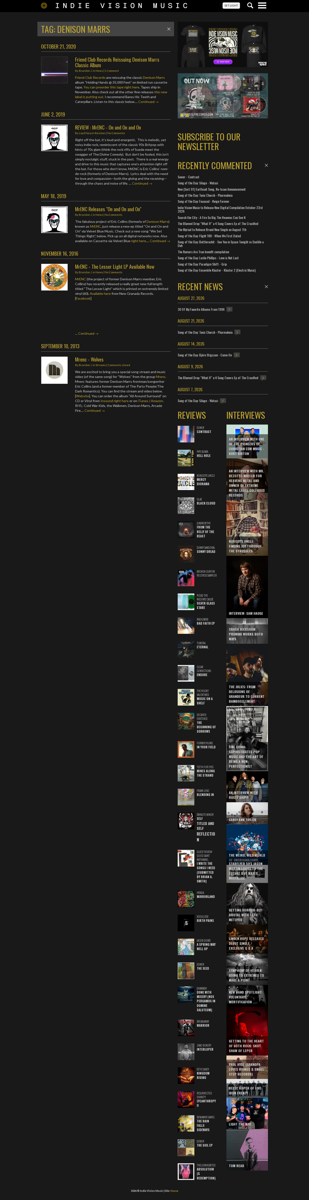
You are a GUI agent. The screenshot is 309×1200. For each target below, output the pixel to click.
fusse (174, 1190)
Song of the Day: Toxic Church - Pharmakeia (205, 195)
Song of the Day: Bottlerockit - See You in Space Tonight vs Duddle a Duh (221, 243)
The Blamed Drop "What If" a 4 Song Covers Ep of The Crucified (218, 223)
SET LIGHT (231, 5)
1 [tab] (182, 115)
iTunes (143, 401)
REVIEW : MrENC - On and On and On (108, 127)
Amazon (157, 401)
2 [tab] (187, 115)
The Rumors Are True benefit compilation (203, 251)
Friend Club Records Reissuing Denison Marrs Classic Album (117, 62)
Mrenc (161, 377)
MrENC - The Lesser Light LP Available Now (114, 266)
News (99, 70)
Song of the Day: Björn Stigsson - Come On (205, 354)
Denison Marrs (154, 77)
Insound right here (114, 401)
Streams (101, 365)
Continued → (148, 102)
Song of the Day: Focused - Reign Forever (203, 201)
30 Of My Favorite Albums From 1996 (201, 309)
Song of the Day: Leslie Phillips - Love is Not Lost (208, 257)
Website (82, 396)
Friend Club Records (90, 77)
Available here (100, 293)
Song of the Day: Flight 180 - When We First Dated (209, 235)
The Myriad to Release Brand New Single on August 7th (212, 229)
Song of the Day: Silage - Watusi (198, 182)
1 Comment (112, 70)
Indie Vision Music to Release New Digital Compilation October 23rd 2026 (220, 209)
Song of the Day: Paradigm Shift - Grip (202, 264)
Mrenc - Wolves (89, 359)
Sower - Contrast (188, 176)
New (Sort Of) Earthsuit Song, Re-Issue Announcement (212, 189)
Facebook (83, 298)
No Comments (116, 133)
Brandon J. (85, 70)
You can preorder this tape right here (111, 87)
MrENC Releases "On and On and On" (108, 209)
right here (138, 241)
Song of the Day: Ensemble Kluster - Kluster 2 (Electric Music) (217, 270)
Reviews (100, 133)
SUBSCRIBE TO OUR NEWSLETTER (209, 141)
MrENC (95, 226)
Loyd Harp (85, 133)
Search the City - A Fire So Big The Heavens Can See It (212, 217)
